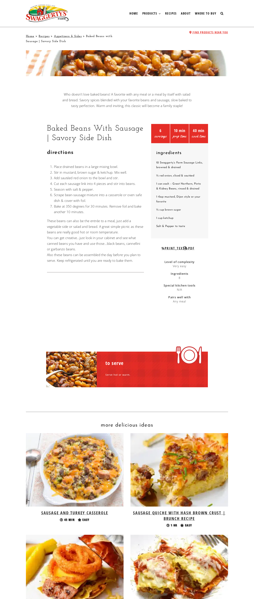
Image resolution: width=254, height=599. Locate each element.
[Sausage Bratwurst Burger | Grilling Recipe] (75, 537)
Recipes (44, 36)
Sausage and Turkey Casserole (74, 513)
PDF (190, 248)
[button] (222, 13)
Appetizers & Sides (68, 36)
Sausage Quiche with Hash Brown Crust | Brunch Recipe (179, 515)
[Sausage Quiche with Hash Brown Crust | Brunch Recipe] (179, 436)
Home (30, 36)
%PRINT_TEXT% (175, 248)
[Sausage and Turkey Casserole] (75, 436)
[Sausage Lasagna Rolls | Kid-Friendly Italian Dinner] (179, 537)
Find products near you (210, 32)
